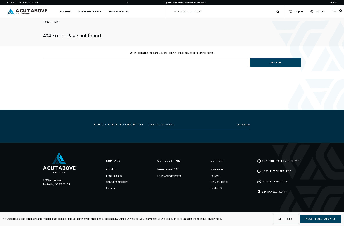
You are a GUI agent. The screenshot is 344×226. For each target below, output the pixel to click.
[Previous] (127, 2)
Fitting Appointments (169, 176)
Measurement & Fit (168, 169)
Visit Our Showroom (117, 182)
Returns (215, 176)
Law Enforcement (89, 11)
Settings (285, 219)
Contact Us (217, 188)
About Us (111, 169)
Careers (110, 188)
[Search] (277, 11)
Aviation (65, 11)
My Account (217, 169)
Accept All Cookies (321, 219)
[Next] (241, 2)
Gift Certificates (219, 182)
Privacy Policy (214, 219)
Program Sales (118, 11)
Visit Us (333, 3)
